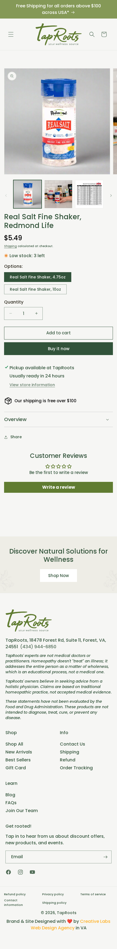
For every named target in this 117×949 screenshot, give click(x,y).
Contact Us (72, 744)
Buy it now (58, 349)
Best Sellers (18, 760)
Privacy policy (53, 894)
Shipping (10, 246)
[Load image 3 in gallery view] (89, 194)
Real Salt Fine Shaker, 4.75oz (38, 277)
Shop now (58, 575)
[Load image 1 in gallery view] (27, 194)
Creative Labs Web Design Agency (71, 924)
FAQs (11, 803)
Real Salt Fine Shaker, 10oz (35, 289)
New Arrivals (18, 752)
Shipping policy (54, 902)
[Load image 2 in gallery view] (58, 194)
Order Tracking (76, 768)
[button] (11, 34)
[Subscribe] (105, 857)
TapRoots (66, 912)
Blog (10, 795)
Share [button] (16, 437)
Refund (67, 760)
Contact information (13, 902)
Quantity (13, 302)
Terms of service (93, 894)
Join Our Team (21, 810)
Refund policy (15, 894)
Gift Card (15, 768)
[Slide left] (6, 196)
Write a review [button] (58, 487)
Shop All (14, 744)
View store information (32, 385)
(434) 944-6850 (38, 647)
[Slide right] (111, 196)
